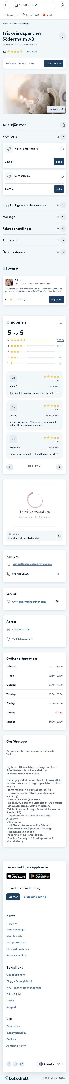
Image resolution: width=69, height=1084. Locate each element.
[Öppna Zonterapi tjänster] (63, 240)
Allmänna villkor (16, 1045)
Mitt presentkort (16, 942)
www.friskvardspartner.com (29, 601)
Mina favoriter (14, 936)
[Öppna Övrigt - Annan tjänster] (63, 252)
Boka (59, 161)
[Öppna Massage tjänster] (63, 217)
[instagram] (9, 1064)
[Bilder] (34, 505)
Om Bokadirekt (15, 974)
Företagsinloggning (34, 896)
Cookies (11, 1039)
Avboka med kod (16, 955)
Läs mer (13, 896)
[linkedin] (15, 1064)
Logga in (11, 923)
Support (11, 1007)
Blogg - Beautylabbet (19, 981)
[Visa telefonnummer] (57, 574)
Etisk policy (13, 1026)
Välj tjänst (56, 299)
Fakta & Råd (13, 994)
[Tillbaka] (6, 5)
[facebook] (21, 1064)
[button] (34, 155)
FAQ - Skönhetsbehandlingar (23, 987)
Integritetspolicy (16, 1032)
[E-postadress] (35, 564)
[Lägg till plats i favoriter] (62, 36)
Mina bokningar (15, 929)
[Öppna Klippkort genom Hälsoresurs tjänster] (63, 205)
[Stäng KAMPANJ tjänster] (63, 137)
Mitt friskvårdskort (17, 948)
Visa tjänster (53, 63)
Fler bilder (54, 109)
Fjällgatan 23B (20, 629)
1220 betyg (31, 51)
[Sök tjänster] (63, 125)
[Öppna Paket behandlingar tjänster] (63, 228)
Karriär (10, 1000)
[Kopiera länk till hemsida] (57, 601)
